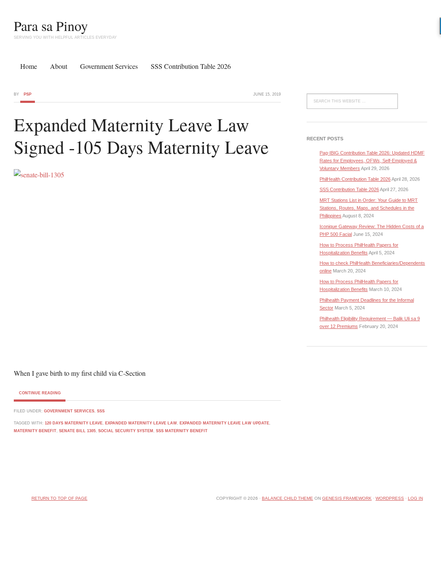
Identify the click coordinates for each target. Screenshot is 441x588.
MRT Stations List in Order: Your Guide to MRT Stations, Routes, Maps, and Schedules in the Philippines (369, 208)
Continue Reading (40, 393)
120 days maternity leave (73, 423)
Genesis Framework (347, 498)
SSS (101, 411)
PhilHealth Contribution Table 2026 (355, 179)
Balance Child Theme (287, 498)
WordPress (390, 498)
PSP (27, 94)
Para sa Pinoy (51, 25)
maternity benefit (35, 431)
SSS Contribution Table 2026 (191, 66)
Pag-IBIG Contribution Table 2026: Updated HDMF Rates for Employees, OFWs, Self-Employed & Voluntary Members (372, 160)
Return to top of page (59, 498)
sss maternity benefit (182, 431)
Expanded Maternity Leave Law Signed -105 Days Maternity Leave (141, 135)
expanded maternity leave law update (224, 423)
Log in (415, 498)
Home (28, 66)
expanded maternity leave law (141, 423)
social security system (125, 431)
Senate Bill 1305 (77, 431)
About (58, 66)
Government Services (109, 66)
